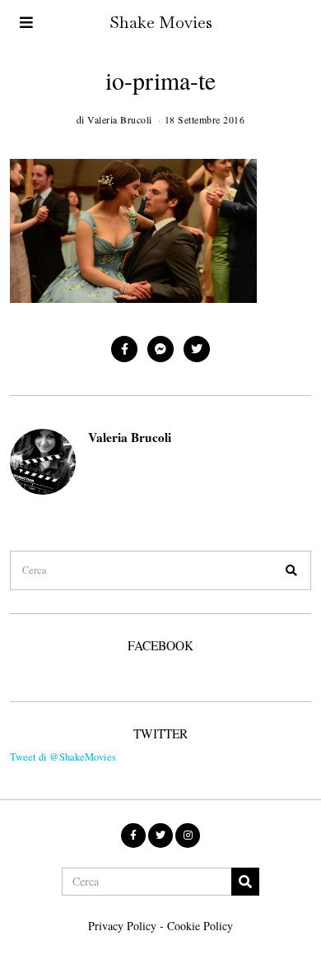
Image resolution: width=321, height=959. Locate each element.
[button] (291, 570)
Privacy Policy (122, 925)
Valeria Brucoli (129, 437)
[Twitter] (197, 349)
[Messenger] (160, 349)
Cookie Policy (200, 925)
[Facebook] (124, 349)
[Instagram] (187, 835)
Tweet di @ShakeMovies (63, 757)
